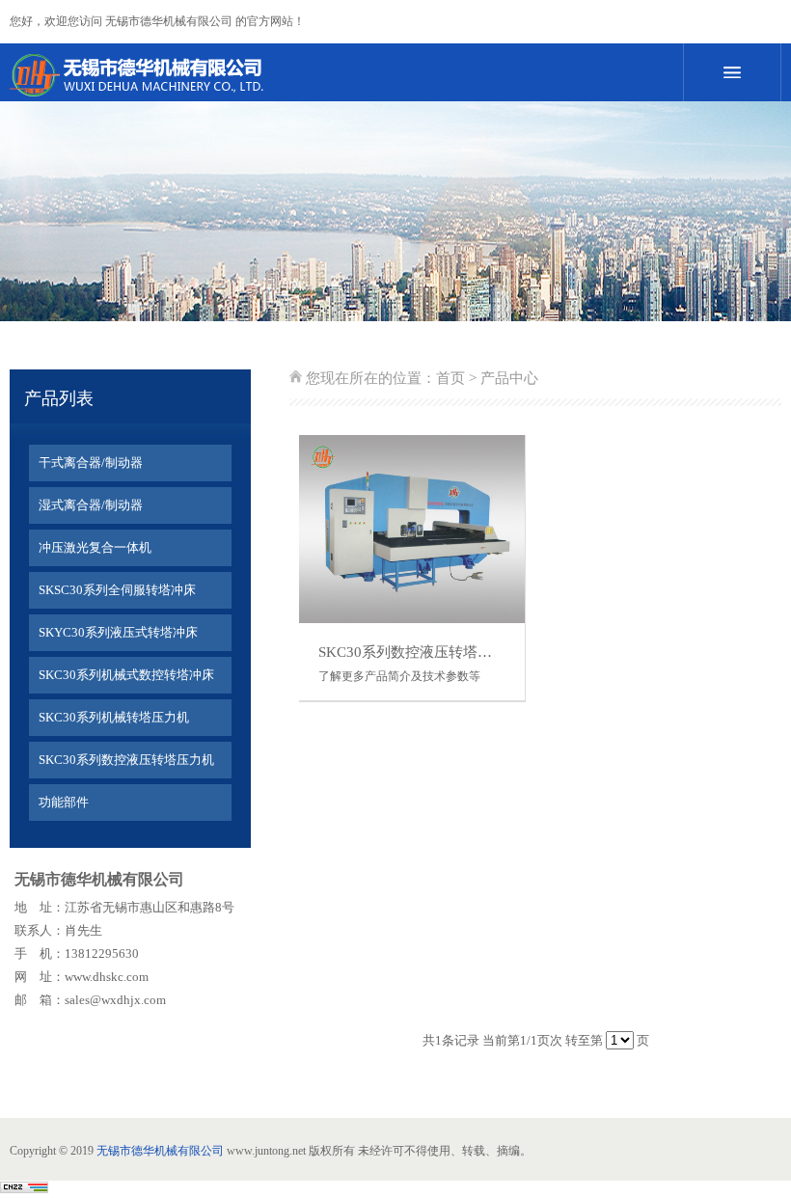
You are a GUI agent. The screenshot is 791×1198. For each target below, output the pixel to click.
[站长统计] (24, 1189)
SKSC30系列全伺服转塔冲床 (117, 590)
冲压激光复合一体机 (95, 547)
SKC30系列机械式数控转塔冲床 (126, 674)
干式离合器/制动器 (91, 462)
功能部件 (64, 802)
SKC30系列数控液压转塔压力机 (126, 759)
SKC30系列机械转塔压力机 (114, 717)
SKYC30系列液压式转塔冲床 (118, 632)
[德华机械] (318, 75)
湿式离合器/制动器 (91, 505)
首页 (450, 378)
